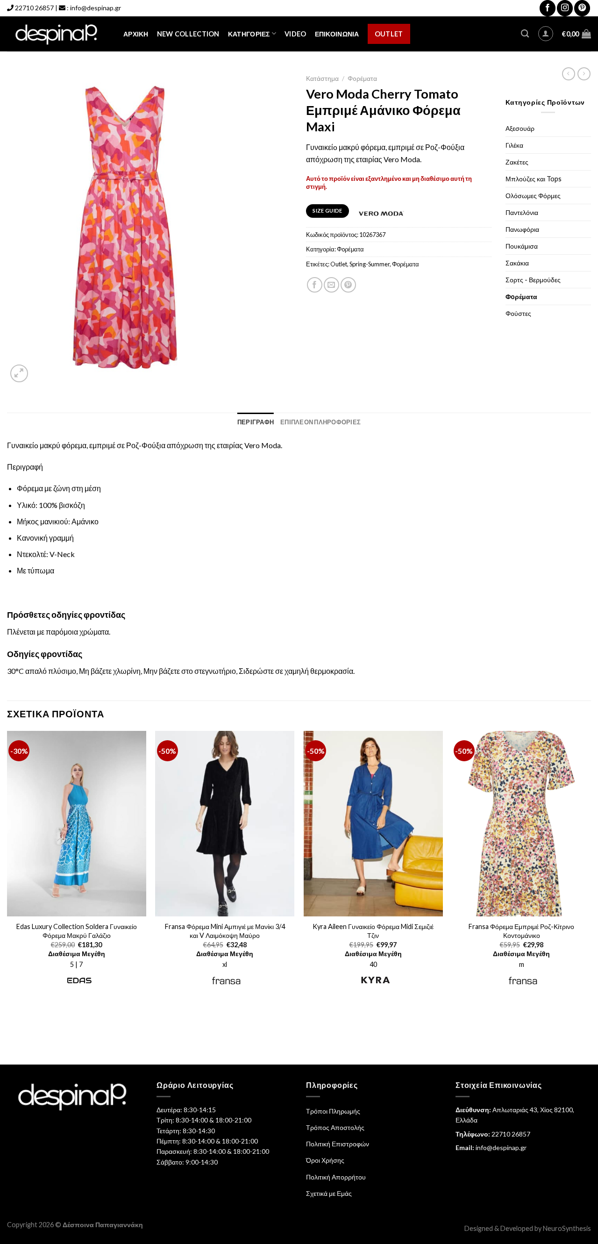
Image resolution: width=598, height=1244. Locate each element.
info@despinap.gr (95, 8)
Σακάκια (517, 263)
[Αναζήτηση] (525, 33)
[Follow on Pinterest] (582, 8)
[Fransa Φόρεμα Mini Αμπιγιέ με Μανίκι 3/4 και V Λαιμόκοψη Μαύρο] (224, 823)
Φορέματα (405, 264)
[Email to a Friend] (331, 285)
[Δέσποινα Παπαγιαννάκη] (58, 34)
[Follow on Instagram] (565, 8)
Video (295, 34)
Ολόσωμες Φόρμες (533, 196)
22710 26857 (34, 8)
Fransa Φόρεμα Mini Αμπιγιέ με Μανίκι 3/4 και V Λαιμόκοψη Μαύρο (225, 930)
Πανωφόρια (522, 229)
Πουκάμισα (521, 246)
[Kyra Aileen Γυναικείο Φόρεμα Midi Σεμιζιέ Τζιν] (373, 823)
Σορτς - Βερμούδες (533, 280)
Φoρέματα (362, 78)
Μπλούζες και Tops (533, 179)
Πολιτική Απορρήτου (336, 1177)
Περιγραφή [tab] (255, 422)
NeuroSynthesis (567, 1228)
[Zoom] (19, 374)
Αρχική (136, 34)
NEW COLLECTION (188, 34)
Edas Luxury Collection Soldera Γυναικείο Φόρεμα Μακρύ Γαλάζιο (76, 930)
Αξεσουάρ (519, 128)
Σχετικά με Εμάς (329, 1193)
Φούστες (518, 313)
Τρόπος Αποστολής (335, 1127)
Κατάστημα (322, 78)
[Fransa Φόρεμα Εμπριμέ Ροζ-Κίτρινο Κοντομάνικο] (521, 823)
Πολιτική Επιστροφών (337, 1144)
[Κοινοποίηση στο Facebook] (314, 285)
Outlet (389, 34)
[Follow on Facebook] (547, 8)
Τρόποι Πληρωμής (333, 1111)
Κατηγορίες (249, 34)
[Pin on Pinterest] (348, 285)
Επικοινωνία (337, 34)
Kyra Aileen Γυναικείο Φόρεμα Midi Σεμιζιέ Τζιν (373, 930)
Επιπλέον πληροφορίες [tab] (320, 422)
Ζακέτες (516, 162)
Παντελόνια (521, 212)
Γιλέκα (514, 145)
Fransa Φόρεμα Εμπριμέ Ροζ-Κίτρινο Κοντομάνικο (521, 930)
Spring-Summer (369, 264)
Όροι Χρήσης (325, 1160)
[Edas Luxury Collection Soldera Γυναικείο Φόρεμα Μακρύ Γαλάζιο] (76, 823)
